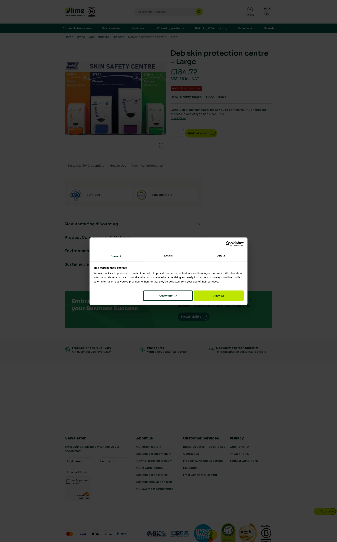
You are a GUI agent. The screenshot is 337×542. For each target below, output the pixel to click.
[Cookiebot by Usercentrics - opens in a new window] (228, 244)
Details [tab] (168, 255)
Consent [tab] (116, 255)
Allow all (218, 295)
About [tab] (221, 255)
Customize (166, 295)
